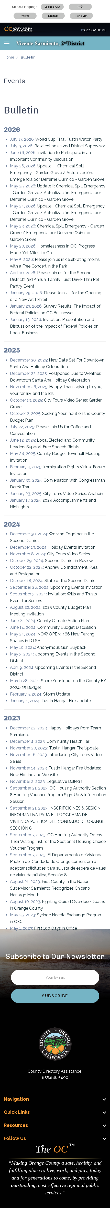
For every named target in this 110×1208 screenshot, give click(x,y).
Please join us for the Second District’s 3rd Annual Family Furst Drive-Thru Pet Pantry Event (54, 279)
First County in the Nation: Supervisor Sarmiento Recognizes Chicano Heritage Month (50, 888)
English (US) (52, 6)
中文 (80, 6)
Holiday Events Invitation (71, 547)
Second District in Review (69, 560)
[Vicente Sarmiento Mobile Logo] (50, 43)
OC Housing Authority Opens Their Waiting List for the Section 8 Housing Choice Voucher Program (58, 841)
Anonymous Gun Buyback (61, 647)
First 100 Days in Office (55, 928)
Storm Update (56, 694)
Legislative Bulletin (64, 781)
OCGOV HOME (95, 30)
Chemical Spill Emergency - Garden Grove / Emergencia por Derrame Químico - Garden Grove (57, 233)
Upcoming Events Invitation (76, 587)
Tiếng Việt (81, 15)
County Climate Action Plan (63, 620)
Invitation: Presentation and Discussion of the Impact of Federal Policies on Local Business (54, 326)
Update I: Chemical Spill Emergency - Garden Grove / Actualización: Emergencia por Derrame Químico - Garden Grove (57, 213)
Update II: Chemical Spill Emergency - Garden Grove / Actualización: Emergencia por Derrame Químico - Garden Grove (57, 193)
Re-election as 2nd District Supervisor (69, 146)
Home (9, 57)
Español (53, 15)
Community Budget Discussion (66, 627)
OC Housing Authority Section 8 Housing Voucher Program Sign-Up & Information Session (58, 795)
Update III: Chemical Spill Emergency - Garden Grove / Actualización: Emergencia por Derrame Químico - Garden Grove (57, 173)
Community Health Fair (68, 741)
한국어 (25, 15)
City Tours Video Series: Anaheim (74, 493)
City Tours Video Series (68, 553)
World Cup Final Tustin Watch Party (68, 139)
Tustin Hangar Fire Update (66, 700)
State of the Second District (71, 580)
